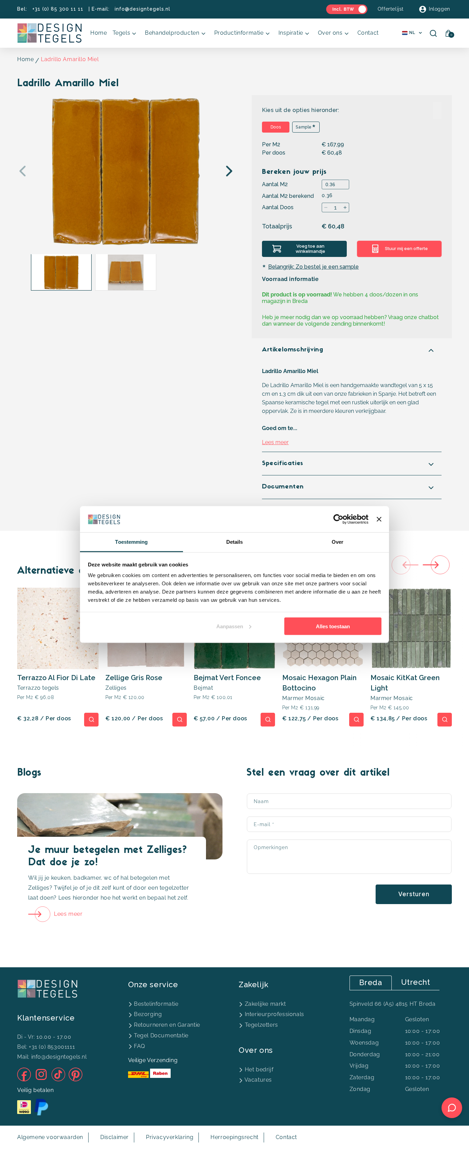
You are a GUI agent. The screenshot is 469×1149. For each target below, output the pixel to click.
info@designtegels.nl (142, 9)
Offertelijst (391, 9)
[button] (126, 33)
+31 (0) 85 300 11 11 (57, 9)
